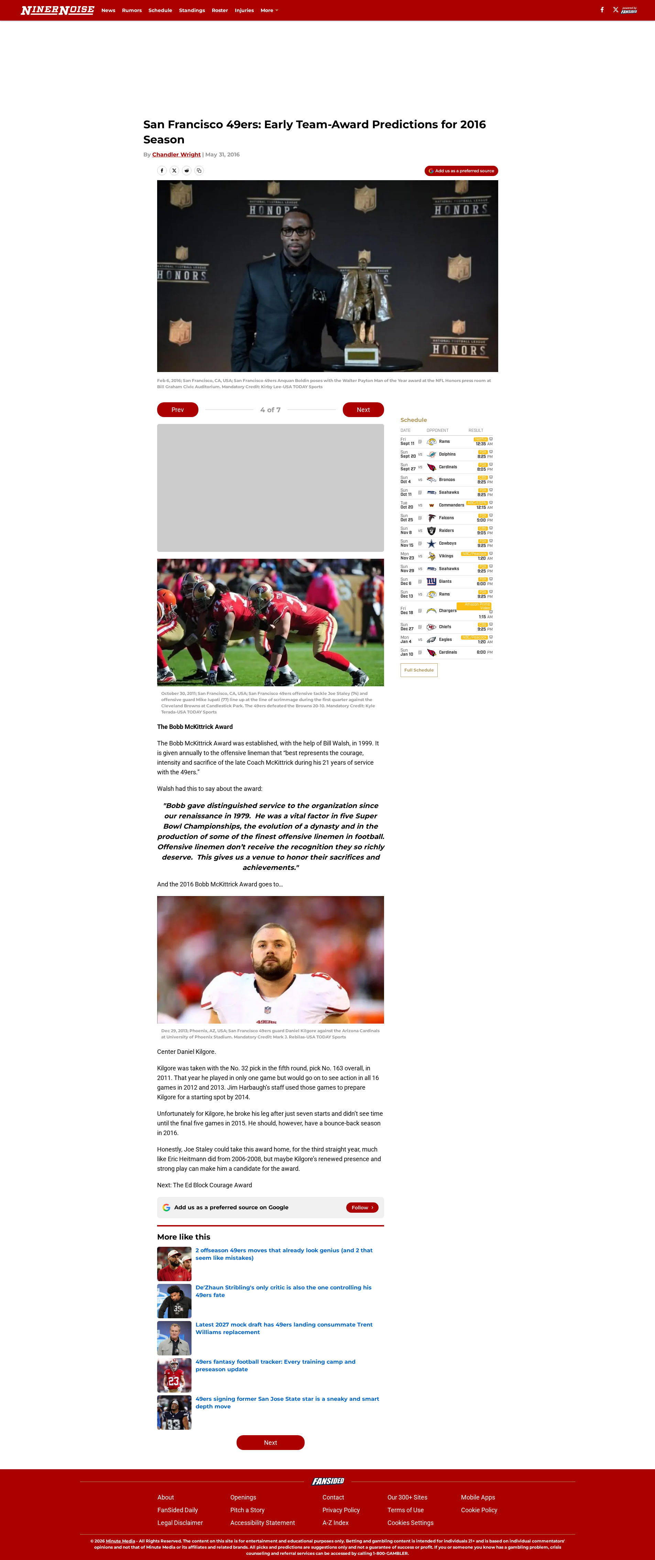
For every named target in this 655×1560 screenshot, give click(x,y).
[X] (616, 9)
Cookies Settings (410, 1522)
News (108, 10)
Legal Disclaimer (180, 1522)
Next (363, 409)
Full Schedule (419, 670)
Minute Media (120, 1540)
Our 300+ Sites (407, 1497)
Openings (243, 1497)
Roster (220, 10)
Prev (178, 409)
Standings (192, 10)
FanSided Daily (177, 1510)
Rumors (132, 10)
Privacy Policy (341, 1510)
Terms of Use (405, 1510)
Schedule (160, 10)
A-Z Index (336, 1522)
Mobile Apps (478, 1497)
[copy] (199, 170)
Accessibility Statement (262, 1522)
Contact (333, 1497)
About (165, 1497)
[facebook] (602, 9)
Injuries (244, 10)
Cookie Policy (479, 1510)
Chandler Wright (176, 154)
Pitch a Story (247, 1510)
